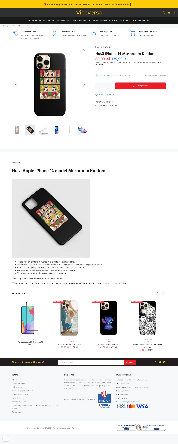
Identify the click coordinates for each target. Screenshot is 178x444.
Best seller (69, 342)
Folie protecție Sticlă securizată (30, 342)
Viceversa (108, 102)
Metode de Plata (18, 398)
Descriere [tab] (16, 162)
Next (83, 84)
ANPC (14, 380)
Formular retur (17, 412)
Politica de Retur (18, 387)
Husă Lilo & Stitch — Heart (108, 344)
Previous (15, 84)
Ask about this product (157, 75)
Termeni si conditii (19, 401)
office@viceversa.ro (130, 401)
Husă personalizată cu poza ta (69, 344)
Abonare (129, 362)
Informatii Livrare (18, 383)
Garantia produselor (20, 394)
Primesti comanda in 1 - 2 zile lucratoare (114, 75)
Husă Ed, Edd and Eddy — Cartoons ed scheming (147, 346)
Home (5, 26)
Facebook (108, 342)
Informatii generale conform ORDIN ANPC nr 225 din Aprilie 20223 (35, 407)
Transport (149, 62)
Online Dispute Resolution (22, 390)
